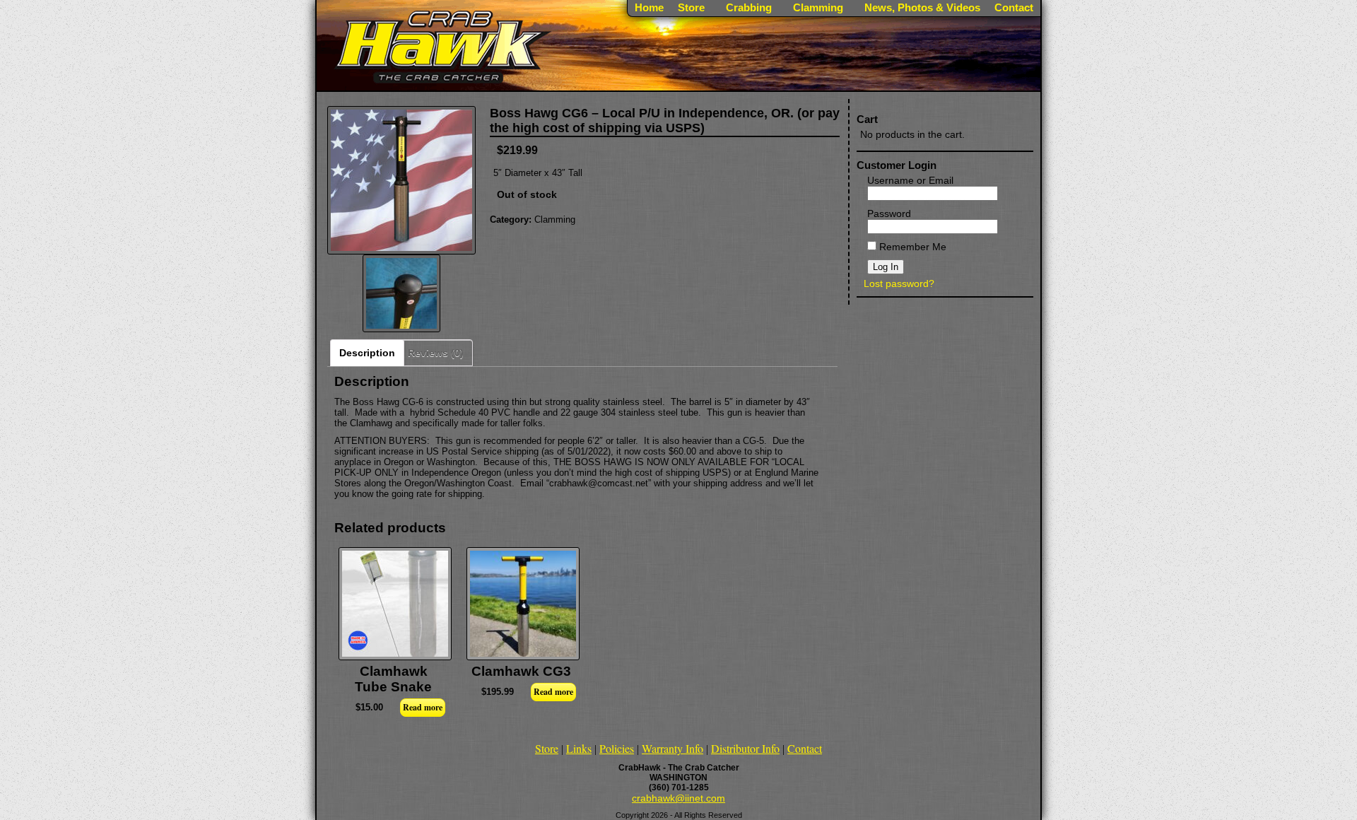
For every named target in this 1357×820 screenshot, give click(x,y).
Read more (422, 707)
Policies (616, 748)
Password (889, 213)
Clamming (554, 219)
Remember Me (911, 246)
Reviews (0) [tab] (436, 352)
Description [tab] (367, 352)
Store (546, 748)
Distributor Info (745, 748)
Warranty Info (672, 748)
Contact (804, 748)
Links (579, 748)
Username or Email (910, 180)
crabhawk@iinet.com (678, 798)
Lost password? (899, 283)
